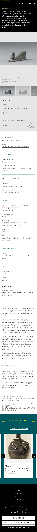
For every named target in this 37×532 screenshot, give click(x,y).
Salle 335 (6, 125)
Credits (18, 503)
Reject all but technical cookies (18, 523)
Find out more (22, 512)
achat (4, 274)
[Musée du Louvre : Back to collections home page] (18, 3)
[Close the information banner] (34, 18)
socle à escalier (28, 293)
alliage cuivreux (7, 286)
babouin (9, 295)
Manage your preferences (18, 527)
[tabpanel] (18, 456)
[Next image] (33, 91)
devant (19, 293)
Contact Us (18, 493)
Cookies (18, 499)
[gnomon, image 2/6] (23, 91)
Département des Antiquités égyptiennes (15, 146)
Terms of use (18, 496)
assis (3, 295)
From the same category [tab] (19, 428)
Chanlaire (5, 210)
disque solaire (6, 293)
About (18, 490)
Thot (14, 293)
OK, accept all (18, 518)
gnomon (4, 280)
